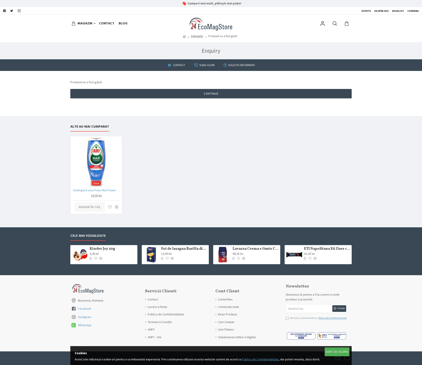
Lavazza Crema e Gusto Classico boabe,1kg (256, 249)
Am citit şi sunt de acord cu (318, 318)
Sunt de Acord (337, 352)
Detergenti (197, 36)
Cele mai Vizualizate (88, 236)
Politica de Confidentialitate (260, 359)
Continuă (211, 94)
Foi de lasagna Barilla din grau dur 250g (184, 249)
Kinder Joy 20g (102, 249)
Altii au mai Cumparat (89, 127)
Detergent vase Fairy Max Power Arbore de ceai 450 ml (97, 190)
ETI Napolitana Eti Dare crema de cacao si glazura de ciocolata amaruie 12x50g (327, 249)
